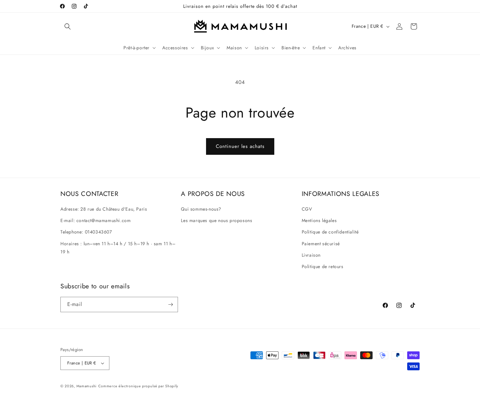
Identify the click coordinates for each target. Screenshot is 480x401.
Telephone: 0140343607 (86, 232)
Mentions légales (319, 220)
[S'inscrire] (170, 304)
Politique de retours (323, 266)
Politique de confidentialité (330, 232)
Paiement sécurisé (321, 243)
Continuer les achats (240, 146)
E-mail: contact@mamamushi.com (95, 220)
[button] (67, 26)
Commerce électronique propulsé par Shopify (138, 386)
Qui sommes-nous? (201, 209)
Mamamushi (86, 386)
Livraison (311, 255)
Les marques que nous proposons (216, 220)
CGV (307, 209)
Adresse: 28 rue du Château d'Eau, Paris (103, 209)
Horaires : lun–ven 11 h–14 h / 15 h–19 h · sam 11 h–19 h (117, 247)
